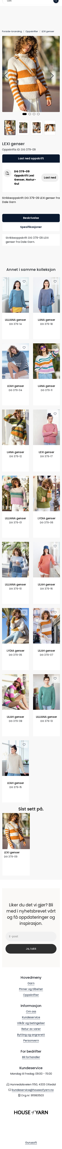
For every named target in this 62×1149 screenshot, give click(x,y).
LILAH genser (46, 584)
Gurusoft (31, 1143)
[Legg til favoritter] (24, 282)
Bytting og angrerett (31, 1035)
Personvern (31, 1040)
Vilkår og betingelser (31, 1023)
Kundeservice (31, 1017)
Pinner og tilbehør (31, 989)
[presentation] (6, 76)
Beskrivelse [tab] (31, 218)
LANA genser (46, 320)
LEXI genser (46, 452)
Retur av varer (31, 1029)
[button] (24, 114)
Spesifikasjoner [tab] (31, 227)
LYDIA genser (46, 518)
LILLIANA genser (15, 320)
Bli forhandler (31, 1057)
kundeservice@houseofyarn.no (33, 1090)
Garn (31, 983)
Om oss (31, 1011)
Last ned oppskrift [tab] (31, 158)
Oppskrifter (31, 995)
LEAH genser (15, 386)
